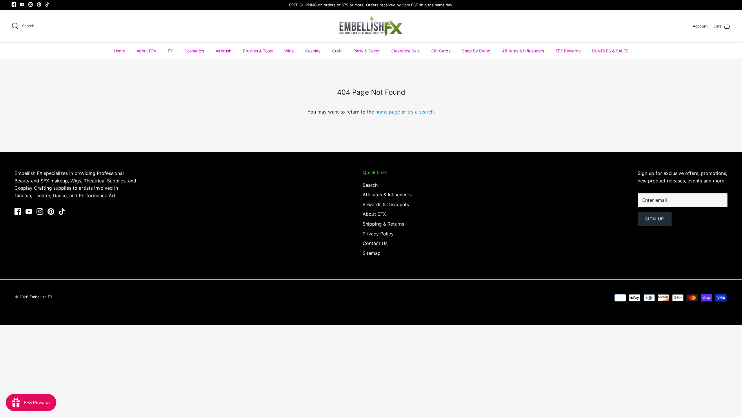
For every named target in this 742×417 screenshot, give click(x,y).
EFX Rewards (568, 50)
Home (119, 50)
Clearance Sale (405, 50)
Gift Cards (440, 50)
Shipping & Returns (383, 224)
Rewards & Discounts (386, 204)
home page (387, 112)
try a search (421, 112)
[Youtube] (22, 4)
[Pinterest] (39, 4)
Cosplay (313, 50)
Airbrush (223, 50)
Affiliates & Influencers (523, 50)
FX (170, 50)
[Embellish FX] (371, 26)
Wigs (289, 50)
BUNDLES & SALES (610, 50)
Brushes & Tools (258, 50)
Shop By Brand (476, 50)
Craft (337, 50)
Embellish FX (41, 297)
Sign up (654, 218)
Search (370, 185)
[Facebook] (14, 4)
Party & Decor (366, 50)
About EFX (146, 50)
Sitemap (372, 253)
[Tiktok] (47, 4)
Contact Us (375, 243)
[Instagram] (30, 4)
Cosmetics (194, 50)
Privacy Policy (378, 234)
